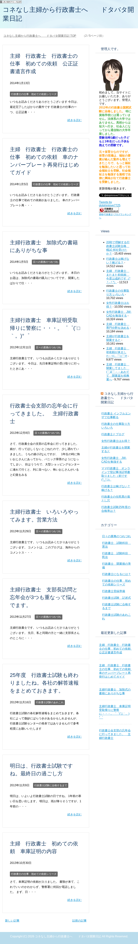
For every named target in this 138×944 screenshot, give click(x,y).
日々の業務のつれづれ (45, 261)
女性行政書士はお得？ (115, 440)
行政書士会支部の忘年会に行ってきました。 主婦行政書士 (44, 413)
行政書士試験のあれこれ (50, 702)
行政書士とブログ (112, 434)
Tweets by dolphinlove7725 (109, 204)
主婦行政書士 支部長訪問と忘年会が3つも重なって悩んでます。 (44, 597)
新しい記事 (12, 920)
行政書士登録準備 (113, 591)
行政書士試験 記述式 (116, 597)
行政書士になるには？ (116, 574)
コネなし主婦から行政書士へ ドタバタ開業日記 (117, 398)
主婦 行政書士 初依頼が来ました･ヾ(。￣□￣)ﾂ (117, 352)
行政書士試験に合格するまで (50, 785)
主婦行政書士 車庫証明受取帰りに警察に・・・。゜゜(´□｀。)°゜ (45, 327)
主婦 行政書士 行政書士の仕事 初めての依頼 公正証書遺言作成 (44, 63)
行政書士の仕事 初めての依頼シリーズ (33, 94)
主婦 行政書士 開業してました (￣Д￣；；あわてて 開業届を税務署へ (117, 372)
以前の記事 (79, 920)
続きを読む (74, 120)
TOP (39, 35)
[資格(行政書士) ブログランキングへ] (109, 210)
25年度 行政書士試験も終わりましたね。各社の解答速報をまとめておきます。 (44, 682)
